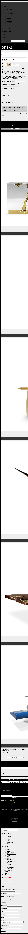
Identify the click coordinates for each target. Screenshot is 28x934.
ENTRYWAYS (6, 77)
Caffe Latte (10, 857)
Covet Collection (11, 854)
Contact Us (14, 810)
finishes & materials (5, 809)
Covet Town (10, 868)
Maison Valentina (11, 852)
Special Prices (8, 877)
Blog (5, 35)
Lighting (5, 69)
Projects (5, 34)
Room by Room (7, 32)
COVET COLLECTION (10, 15)
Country (3, 920)
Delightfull (10, 859)
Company (3, 914)
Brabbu (9, 858)
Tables (8, 837)
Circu (8, 851)
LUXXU (8, 10)
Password (4, 893)
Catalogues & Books (8, 31)
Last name (4, 908)
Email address (5, 925)
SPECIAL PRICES (6, 38)
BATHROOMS (21, 77)
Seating (5, 66)
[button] (27, 129)
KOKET (8, 16)
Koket (8, 855)
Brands (5, 6)
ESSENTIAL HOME (10, 22)
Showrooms (7, 865)
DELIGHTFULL (9, 21)
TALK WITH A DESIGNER (15, 809)
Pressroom (7, 876)
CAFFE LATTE (9, 18)
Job (2, 911)
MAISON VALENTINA (10, 13)
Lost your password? (6, 899)
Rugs (5, 73)
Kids (5, 70)
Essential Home (11, 861)
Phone (2, 917)
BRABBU (8, 19)
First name (4, 905)
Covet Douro (9, 28)
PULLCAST (8, 25)
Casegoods (10, 834)
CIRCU (8, 12)
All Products (7, 833)
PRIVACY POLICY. (10, 800)
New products (7, 63)
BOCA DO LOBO (9, 9)
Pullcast (9, 864)
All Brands (9, 7)
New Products (8, 845)
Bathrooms (6, 72)
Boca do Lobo (10, 848)
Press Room (6, 37)
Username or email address (8, 889)
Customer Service (24, 809)
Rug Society (10, 862)
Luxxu (8, 849)
